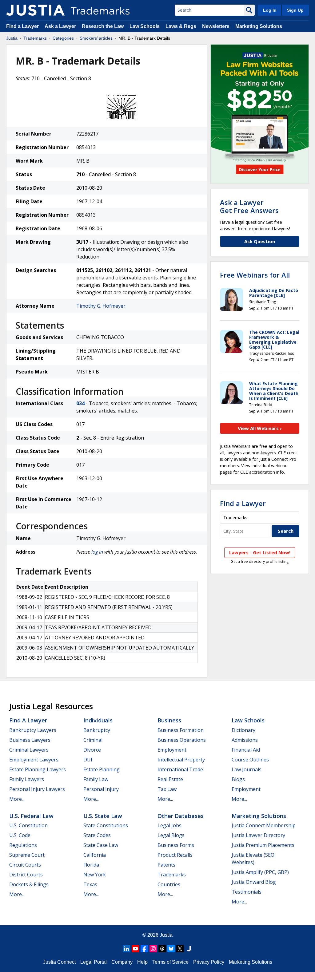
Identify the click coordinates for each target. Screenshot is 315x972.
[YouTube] (135, 948)
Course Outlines (250, 759)
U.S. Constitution (28, 825)
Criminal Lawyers (29, 749)
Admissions (245, 740)
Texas (90, 884)
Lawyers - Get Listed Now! (259, 552)
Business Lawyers (29, 740)
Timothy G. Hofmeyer (101, 305)
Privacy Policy (208, 962)
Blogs (238, 779)
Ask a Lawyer (60, 26)
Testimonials (246, 891)
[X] (180, 948)
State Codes (97, 835)
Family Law (95, 779)
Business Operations (182, 740)
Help (142, 962)
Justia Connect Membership (264, 825)
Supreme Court (27, 854)
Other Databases (181, 816)
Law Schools (145, 26)
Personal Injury (101, 789)
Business (169, 720)
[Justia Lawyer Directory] (189, 948)
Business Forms (176, 845)
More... (17, 799)
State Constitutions (105, 825)
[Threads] (162, 948)
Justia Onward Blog (254, 882)
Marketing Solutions (258, 26)
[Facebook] (144, 948)
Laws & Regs (180, 26)
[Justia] (35, 10)
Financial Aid (246, 749)
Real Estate (170, 779)
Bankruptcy (96, 730)
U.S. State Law (102, 816)
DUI (87, 759)
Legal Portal (93, 962)
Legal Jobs (169, 825)
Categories (63, 38)
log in (97, 551)
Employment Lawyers (33, 759)
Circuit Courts (25, 864)
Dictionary (243, 730)
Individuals (98, 720)
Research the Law (103, 26)
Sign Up (295, 10)
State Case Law (100, 845)
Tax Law (167, 789)
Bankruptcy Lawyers (32, 730)
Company (122, 962)
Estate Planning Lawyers (37, 769)
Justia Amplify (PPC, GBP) (260, 872)
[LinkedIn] (126, 948)
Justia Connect (59, 962)
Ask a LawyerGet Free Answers (249, 206)
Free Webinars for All (255, 275)
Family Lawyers (26, 779)
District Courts (26, 874)
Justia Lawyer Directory (258, 835)
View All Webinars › (260, 428)
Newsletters (215, 26)
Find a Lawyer (22, 26)
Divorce (92, 749)
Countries (169, 884)
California (94, 854)
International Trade (180, 769)
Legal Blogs (171, 835)
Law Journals (246, 769)
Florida (91, 864)
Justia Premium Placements (263, 845)
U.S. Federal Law (31, 816)
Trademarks (35, 38)
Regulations (23, 845)
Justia (12, 38)
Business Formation (181, 730)
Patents (166, 864)
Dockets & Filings (29, 884)
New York (94, 874)
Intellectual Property (181, 759)
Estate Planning (101, 769)
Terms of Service (170, 962)
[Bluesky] (171, 948)
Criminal (92, 740)
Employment (172, 749)
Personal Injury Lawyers (37, 789)
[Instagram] (153, 948)
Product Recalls (175, 854)
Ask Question (259, 241)
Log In (270, 10)
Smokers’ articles (96, 38)
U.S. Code (19, 835)
